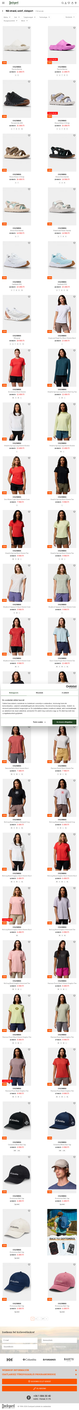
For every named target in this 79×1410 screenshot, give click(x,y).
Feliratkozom (59, 1347)
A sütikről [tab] (65, 693)
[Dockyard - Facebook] (29, 1397)
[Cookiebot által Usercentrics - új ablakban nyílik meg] (68, 686)
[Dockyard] (13, 3)
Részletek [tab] (39, 693)
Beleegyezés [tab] (13, 693)
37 (43, 1319)
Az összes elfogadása (64, 722)
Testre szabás (38, 722)
